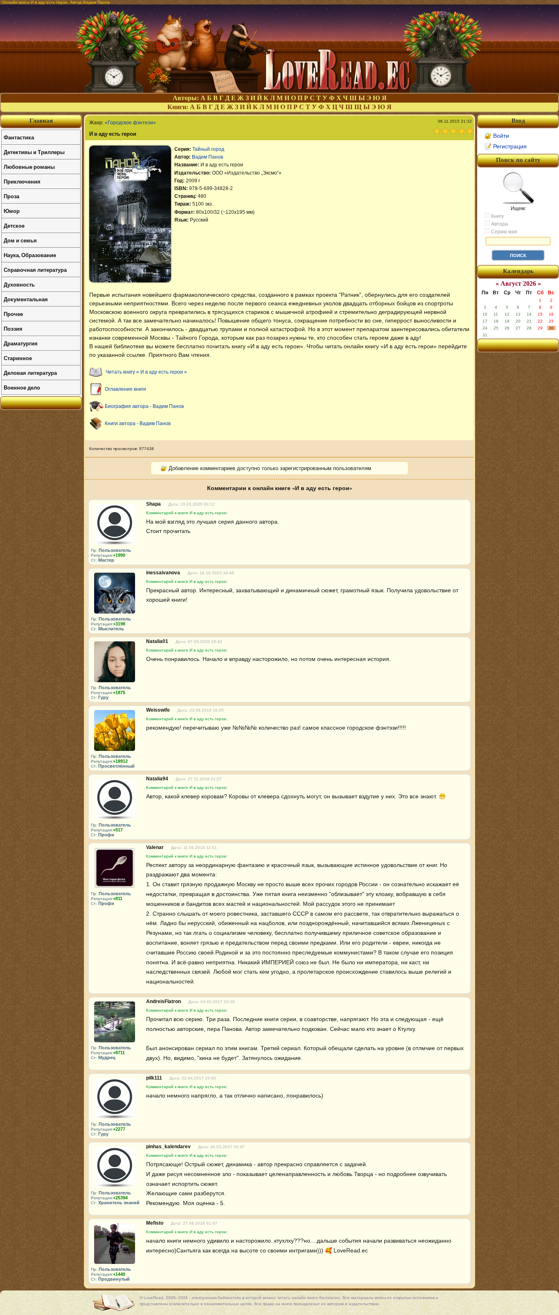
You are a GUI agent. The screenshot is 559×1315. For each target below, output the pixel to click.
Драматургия (21, 343)
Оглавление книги (125, 389)
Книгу (497, 216)
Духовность (19, 284)
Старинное (18, 358)
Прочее (13, 314)
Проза (11, 196)
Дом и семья (20, 240)
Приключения (22, 181)
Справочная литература (35, 269)
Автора (499, 224)
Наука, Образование (30, 255)
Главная (41, 120)
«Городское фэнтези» (130, 122)
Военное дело (22, 387)
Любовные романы (29, 166)
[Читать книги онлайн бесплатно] (279, 90)
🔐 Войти (497, 135)
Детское (14, 225)
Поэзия (13, 328)
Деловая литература (30, 372)
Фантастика (19, 137)
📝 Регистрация (506, 146)
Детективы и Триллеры (34, 152)
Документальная (26, 299)
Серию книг (504, 232)
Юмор (12, 211)
